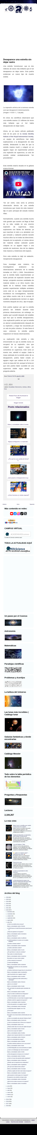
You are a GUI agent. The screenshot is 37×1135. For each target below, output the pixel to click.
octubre (9, 916)
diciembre (9, 911)
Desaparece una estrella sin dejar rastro (17, 1077)
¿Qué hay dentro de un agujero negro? (16, 974)
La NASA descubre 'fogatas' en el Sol (16, 1008)
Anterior (4, 504)
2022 (7, 905)
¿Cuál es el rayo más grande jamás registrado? (18, 1058)
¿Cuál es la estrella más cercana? (15, 924)
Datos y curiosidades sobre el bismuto (16, 1006)
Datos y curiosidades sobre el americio (16, 956)
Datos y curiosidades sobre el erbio (15, 1052)
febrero (9, 1094)
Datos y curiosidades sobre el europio (16, 1068)
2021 (7, 908)
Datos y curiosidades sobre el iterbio (16, 1041)
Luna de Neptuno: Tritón (19, 844)
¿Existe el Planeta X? (12, 936)
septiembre (10, 918)
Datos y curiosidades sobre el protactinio (17, 972)
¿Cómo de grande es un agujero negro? (17, 1004)
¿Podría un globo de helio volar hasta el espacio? (19, 1071)
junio (8, 1086)
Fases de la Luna (17, 862)
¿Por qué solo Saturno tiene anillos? (16, 1066)
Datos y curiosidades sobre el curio (15, 950)
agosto (9, 920)
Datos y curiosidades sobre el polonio (16, 1002)
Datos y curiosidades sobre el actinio (16, 976)
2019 (7, 1099)
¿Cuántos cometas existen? (14, 943)
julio (8, 922)
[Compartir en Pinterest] (12, 384)
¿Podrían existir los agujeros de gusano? (17, 1000)
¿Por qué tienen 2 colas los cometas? (16, 952)
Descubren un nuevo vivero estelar (15, 958)
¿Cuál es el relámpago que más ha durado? (18, 1049)
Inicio (18, 504)
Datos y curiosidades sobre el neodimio (16, 1083)
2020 (7, 910)
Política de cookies (17, 1121)
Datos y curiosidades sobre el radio (15, 986)
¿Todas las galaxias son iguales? (15, 931)
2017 (7, 1103)
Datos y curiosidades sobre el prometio (16, 1079)
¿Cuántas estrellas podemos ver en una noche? (19, 1043)
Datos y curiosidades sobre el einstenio (16, 934)
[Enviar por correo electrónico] (5, 384)
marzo (9, 1092)
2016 (7, 1105)
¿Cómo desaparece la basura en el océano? (18, 1054)
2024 (7, 901)
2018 (7, 1101)
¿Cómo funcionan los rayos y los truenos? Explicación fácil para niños (22, 881)
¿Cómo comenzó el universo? (14, 960)
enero (9, 1096)
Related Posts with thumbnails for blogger (18, 396)
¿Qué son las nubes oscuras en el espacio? (18, 1081)
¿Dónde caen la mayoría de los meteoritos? (17, 1062)
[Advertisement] (18, 34)
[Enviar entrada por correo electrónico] (18, 379)
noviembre (10, 914)
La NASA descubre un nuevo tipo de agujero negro (19, 998)
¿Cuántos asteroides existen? (14, 947)
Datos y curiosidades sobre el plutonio (16, 964)
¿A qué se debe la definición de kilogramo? (17, 993)
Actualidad (11, 387)
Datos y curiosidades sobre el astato (16, 996)
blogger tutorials (18, 402)
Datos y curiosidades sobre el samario (16, 1073)
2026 (7, 897)
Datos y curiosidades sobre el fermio (16, 926)
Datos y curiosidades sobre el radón (16, 991)
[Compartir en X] (8, 384)
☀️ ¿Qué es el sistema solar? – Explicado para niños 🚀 (20, 853)
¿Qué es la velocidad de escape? (15, 1039)
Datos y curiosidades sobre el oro (15, 1024)
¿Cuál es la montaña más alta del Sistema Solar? (19, 1018)
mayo (8, 1088)
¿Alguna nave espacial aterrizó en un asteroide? (19, 1035)
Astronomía (18, 387)
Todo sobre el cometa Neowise (14, 954)
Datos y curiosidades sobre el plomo (16, 1012)
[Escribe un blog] (7, 384)
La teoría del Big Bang (12, 962)
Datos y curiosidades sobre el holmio (16, 1056)
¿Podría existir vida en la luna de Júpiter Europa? (19, 1026)
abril (8, 1090)
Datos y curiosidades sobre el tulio (15, 1045)
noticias (24, 387)
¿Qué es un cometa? (12, 984)
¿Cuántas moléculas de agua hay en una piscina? (19, 970)
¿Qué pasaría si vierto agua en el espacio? (17, 1075)
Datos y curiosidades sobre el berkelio (16, 945)
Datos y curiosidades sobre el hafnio (16, 1033)
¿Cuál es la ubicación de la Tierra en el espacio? (19, 1022)
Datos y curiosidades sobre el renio (15, 1028)
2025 (7, 899)
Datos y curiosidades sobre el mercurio (16, 1020)
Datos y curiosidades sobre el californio (16, 938)
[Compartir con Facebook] (10, 384)
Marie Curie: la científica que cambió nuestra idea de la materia (22, 826)
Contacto (27, 1121)
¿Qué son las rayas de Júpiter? (14, 1030)
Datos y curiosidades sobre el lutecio (16, 1037)
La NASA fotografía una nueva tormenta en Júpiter (19, 1047)
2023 (7, 903)
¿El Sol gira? (10, 1010)
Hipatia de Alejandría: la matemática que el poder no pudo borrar (22, 835)
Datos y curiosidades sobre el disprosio (16, 1060)
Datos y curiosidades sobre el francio (16, 982)
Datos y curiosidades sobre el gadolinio (16, 1064)
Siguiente (32, 504)
